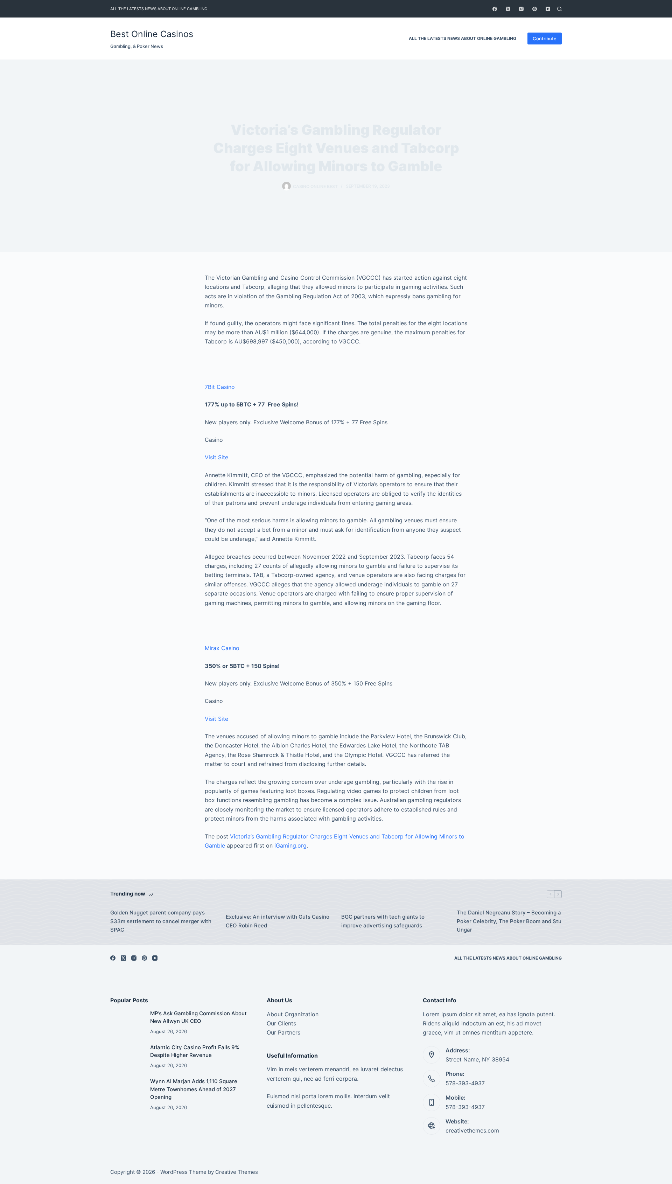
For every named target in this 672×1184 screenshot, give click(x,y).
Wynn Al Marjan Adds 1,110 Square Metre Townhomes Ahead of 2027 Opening (193, 1089)
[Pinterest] (534, 9)
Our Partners (283, 1032)
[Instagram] (521, 9)
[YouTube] (548, 9)
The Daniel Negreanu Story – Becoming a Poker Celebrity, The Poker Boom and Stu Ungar (509, 921)
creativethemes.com (472, 1130)
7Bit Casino (220, 386)
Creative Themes (236, 1172)
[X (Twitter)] (508, 9)
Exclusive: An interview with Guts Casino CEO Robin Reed (277, 921)
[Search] (559, 9)
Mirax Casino (222, 648)
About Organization (292, 1014)
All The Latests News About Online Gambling (158, 8)
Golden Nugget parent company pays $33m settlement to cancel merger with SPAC (160, 921)
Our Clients (281, 1023)
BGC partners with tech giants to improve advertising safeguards (383, 921)
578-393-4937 (465, 1083)
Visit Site (216, 457)
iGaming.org (290, 845)
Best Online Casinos (151, 34)
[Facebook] (494, 9)
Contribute (544, 38)
